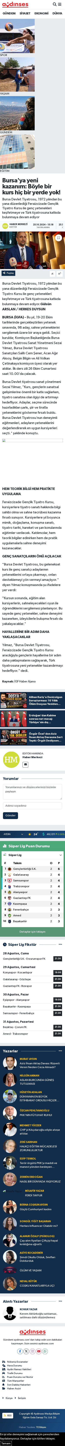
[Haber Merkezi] (11, 759)
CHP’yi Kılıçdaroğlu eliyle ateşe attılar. (40, 1132)
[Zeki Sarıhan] (10, 1146)
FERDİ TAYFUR (33, 1195)
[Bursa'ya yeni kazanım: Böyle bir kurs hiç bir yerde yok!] (32, 250)
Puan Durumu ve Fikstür (20, 1377)
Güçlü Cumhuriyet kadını (35, 1209)
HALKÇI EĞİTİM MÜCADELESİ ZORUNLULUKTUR (38, 1148)
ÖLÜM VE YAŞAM (31, 1270)
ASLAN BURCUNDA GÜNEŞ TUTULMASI (37, 1082)
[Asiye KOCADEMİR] (10, 1256)
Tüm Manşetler (15, 1381)
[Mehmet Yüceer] (10, 1129)
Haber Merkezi (32, 757)
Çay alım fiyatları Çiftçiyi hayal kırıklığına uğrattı (39, 1242)
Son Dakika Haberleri (19, 1384)
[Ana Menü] (59, 4)
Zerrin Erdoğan (31, 1177)
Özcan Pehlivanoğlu (34, 1110)
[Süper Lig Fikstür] (60, 944)
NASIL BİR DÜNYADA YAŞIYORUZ (40, 1181)
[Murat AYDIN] (10, 1063)
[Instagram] (32, 1351)
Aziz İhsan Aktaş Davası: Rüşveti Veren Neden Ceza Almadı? (40, 1065)
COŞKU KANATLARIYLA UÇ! (37, 1285)
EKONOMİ (41, 13)
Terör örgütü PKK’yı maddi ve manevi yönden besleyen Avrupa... (38, 1165)
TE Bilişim (41, 1427)
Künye (9, 1398)
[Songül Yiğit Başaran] (10, 1223)
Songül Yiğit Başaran (35, 1221)
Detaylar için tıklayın (32, 931)
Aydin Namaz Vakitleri (19, 1369)
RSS (9, 1415)
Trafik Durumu (15, 1373)
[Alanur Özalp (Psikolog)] (10, 1240)
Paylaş (10, 273)
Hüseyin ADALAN (31, 1092)
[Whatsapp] (45, 1351)
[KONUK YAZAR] (10, 1313)
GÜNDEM (9, 13)
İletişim (22, 1398)
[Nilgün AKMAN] (10, 1079)
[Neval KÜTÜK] (10, 1283)
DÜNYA (57, 13)
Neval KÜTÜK (28, 1281)
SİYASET (25, 13)
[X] (26, 1351)
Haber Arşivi (14, 1388)
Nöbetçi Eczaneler (17, 1362)
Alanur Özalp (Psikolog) (37, 1236)
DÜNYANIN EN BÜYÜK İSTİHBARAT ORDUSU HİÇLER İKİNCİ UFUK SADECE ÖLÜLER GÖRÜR (38, 1098)
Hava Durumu (14, 1365)
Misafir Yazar (34, 1191)
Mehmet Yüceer (30, 1125)
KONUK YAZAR (28, 1309)
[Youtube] (39, 1351)
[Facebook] (20, 1351)
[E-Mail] (25, 765)
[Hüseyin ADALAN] (10, 1096)
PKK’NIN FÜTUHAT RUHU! (36, 1115)
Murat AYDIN (28, 1059)
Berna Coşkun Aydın (34, 1205)
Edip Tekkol (28, 1158)
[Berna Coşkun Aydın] (10, 1207)
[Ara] (55, 4)
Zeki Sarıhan (28, 1142)
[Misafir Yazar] (12, 1191)
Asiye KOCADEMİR (31, 1253)
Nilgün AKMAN (29, 1075)
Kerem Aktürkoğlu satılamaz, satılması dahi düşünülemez (38, 1315)
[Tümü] (60, 1051)
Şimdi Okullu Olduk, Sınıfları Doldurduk (37, 1259)
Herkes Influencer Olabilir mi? (39, 1226)
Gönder (10, 815)
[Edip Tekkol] (10, 1162)
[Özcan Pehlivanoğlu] (10, 1112)
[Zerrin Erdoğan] (10, 1179)
